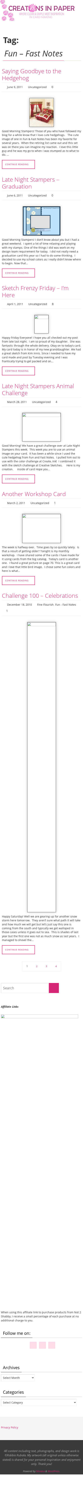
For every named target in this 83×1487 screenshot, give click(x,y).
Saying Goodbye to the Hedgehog (31, 74)
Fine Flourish (45, 600)
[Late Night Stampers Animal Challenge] (41, 423)
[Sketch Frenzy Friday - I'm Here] (41, 321)
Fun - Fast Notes (65, 600)
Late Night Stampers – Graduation (30, 181)
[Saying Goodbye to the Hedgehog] (41, 111)
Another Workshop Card (34, 490)
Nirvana (40, 1465)
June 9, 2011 (15, 86)
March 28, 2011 (17, 399)
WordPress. (54, 1465)
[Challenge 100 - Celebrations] (41, 761)
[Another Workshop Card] (41, 524)
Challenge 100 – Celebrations (40, 591)
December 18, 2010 (19, 600)
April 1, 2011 (15, 302)
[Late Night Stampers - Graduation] (41, 219)
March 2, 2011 (16, 499)
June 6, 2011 (15, 194)
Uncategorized (37, 86)
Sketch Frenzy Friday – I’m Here (35, 289)
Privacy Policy (9, 1421)
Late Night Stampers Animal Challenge (38, 386)
